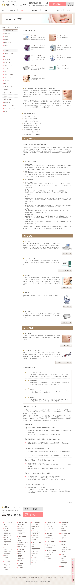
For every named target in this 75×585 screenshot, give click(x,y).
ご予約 (41, 577)
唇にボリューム (7, 564)
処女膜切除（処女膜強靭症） (66, 549)
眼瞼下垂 (6, 544)
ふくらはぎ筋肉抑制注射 (23, 542)
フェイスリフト (35, 524)
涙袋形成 (6, 532)
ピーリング (34, 76)
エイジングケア (8, 65)
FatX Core (20, 526)
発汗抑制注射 (49, 547)
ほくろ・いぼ (7, 77)
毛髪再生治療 (63, 530)
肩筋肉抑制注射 (21, 544)
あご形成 (20, 530)
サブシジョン (61, 35)
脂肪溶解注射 (21, 524)
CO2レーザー (49, 554)
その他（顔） (7, 62)
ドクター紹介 (7, 42)
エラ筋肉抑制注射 (21, 532)
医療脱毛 (6, 96)
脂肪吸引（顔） (21, 528)
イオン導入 (34, 66)
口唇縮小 (6, 566)
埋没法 (5, 524)
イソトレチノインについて (64, 270)
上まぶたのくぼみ (7, 541)
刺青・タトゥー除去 (9, 105)
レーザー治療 (63, 535)
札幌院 (62, 566)
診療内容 (9, 27)
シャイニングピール (37, 55)
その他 (5, 111)
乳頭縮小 (20, 553)
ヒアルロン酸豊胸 (21, 551)
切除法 (47, 556)
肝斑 (33, 546)
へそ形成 (62, 560)
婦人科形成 (7, 102)
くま (5, 543)
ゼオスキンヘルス (35, 562)
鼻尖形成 (6, 555)
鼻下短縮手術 (6, 557)
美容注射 (6, 80)
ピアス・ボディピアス (9, 108)
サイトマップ (60, 577)
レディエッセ (35, 539)
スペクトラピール (62, 45)
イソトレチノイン (62, 66)
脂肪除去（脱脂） (7, 533)
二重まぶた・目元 (8, 53)
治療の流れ (7, 39)
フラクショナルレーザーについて (62, 362)
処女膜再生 (63, 551)
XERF (33, 528)
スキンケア (7, 68)
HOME (3, 27)
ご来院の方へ (7, 36)
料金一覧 (28, 577)
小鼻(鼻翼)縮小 (7, 553)
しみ (5, 71)
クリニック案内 (8, 31)
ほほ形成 (20, 533)
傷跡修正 (62, 558)
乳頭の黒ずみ (21, 560)
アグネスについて (65, 253)
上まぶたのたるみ (7, 535)
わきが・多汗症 (8, 93)
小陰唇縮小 (63, 544)
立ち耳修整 (6, 569)
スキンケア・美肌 (37, 542)
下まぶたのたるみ (7, 539)
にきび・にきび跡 (8, 74)
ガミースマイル (7, 567)
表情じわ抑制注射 (35, 537)
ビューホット (49, 544)
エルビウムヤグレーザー (51, 553)
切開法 (5, 526)
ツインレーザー (64, 537)
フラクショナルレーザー (38, 45)
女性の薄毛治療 (8, 99)
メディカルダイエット (22, 546)
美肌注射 (48, 537)
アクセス (6, 45)
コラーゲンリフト (35, 530)
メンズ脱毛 (20, 567)
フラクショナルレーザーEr (51, 528)
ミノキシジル (63, 524)
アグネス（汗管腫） (50, 558)
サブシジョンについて (65, 345)
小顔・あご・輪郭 (23, 522)
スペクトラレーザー (36, 548)
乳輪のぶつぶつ (21, 558)
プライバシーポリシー (52, 577)
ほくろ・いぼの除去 (51, 550)
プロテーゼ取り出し (8, 559)
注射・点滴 (49, 533)
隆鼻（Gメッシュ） (8, 551)
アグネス (33, 35)
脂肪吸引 (6, 90)
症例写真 (32, 577)
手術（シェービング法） (51, 546)
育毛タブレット (64, 526)
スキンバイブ (35, 535)
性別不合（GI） (64, 562)
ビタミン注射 (49, 535)
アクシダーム (35, 559)
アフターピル (63, 563)
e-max (59, 55)
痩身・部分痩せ (8, 87)
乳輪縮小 (20, 556)
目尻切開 (6, 530)
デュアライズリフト (36, 532)
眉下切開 (6, 537)
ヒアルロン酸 (35, 533)
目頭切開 (6, 528)
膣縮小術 (62, 546)
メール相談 (45, 577)
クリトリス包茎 (64, 547)
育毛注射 (62, 528)
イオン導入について (65, 322)
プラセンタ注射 (49, 539)
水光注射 (34, 550)
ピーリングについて (65, 287)
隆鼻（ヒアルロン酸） (8, 550)
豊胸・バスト (7, 83)
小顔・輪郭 (7, 59)
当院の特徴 (7, 33)
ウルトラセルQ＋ (35, 526)
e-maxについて (66, 306)
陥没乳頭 (20, 555)
